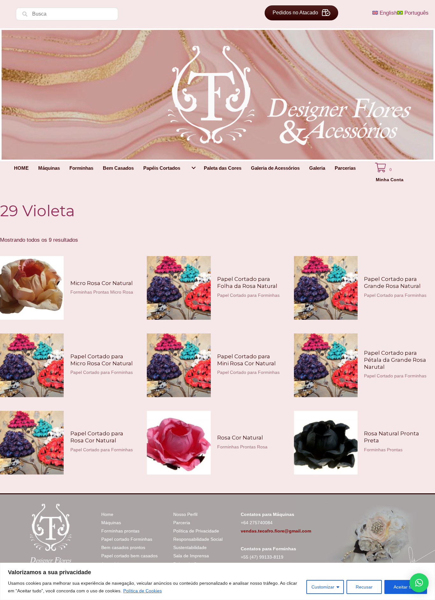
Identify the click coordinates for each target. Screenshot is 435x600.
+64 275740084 (257, 522)
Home (107, 514)
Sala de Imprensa (191, 555)
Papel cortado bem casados (129, 555)
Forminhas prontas (120, 530)
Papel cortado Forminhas (126, 539)
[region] (217, 581)
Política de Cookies (142, 590)
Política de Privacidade (196, 530)
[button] (194, 168)
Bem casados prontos (123, 547)
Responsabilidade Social (198, 539)
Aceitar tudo (406, 586)
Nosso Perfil (185, 514)
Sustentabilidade (190, 547)
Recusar (364, 586)
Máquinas (111, 522)
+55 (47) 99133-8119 (262, 557)
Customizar (322, 586)
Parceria (181, 522)
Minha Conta (389, 179)
